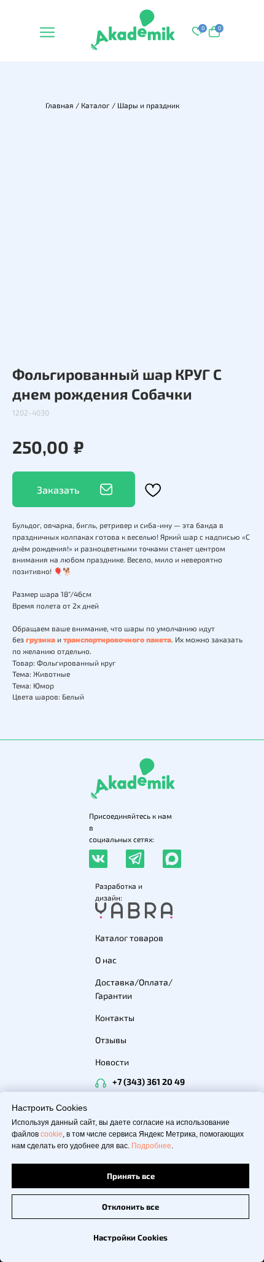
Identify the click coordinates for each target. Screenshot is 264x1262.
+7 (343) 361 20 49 (148, 1081)
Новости (112, 1062)
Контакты (114, 1017)
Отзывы (110, 1040)
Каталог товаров (129, 938)
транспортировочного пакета (117, 639)
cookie (52, 1134)
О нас (106, 960)
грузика (40, 639)
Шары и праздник (148, 105)
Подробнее (151, 1146)
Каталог (95, 105)
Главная (59, 105)
